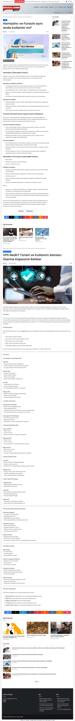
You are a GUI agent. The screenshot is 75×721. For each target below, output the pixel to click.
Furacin (21, 211)
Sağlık (56, 7)
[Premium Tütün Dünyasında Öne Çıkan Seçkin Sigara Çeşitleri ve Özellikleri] (56, 45)
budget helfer (33, 720)
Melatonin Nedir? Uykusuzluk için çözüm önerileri (41, 239)
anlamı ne (22, 720)
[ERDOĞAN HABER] (11, 8)
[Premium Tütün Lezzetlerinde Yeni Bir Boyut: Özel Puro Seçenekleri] (56, 55)
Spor (64, 7)
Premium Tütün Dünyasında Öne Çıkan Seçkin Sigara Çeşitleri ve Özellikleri (66, 46)
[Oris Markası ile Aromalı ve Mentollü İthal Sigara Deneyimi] (56, 36)
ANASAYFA (36, 7)
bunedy (27, 720)
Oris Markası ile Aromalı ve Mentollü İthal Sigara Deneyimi (65, 37)
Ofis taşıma (39, 720)
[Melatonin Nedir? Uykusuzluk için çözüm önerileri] (42, 232)
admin (5, 31)
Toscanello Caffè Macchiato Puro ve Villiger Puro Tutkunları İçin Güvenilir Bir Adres (66, 64)
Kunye (4, 701)
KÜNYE (42, 7)
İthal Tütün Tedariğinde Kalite (64, 709)
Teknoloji (69, 7)
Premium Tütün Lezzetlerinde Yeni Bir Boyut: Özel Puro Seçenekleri (66, 55)
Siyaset (60, 7)
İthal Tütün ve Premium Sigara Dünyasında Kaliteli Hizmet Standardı (46, 709)
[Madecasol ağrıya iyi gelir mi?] (26, 232)
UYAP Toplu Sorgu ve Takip (48, 720)
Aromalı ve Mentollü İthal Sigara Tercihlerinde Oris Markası (63, 705)
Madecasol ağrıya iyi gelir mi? (26, 238)
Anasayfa (6, 16)
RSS (40, 694)
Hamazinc (30, 211)
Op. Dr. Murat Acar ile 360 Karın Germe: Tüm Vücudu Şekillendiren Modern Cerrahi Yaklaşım (10, 239)
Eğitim (46, 7)
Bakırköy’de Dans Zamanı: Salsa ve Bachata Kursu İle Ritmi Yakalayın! (45, 700)
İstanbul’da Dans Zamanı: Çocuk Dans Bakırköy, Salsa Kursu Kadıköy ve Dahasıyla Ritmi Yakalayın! (66, 25)
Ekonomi (51, 7)
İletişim (4, 700)
